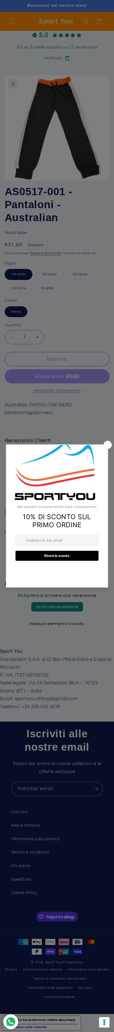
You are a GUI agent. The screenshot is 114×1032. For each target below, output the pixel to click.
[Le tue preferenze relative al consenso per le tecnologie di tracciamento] (104, 1022)
